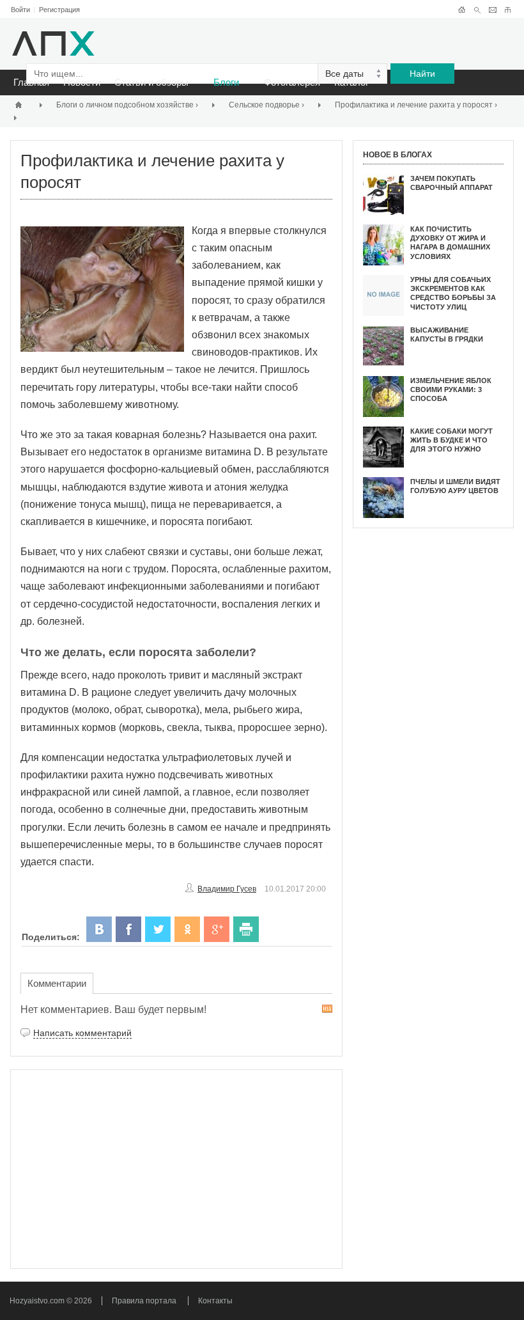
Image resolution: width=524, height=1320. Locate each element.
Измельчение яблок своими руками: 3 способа (450, 390)
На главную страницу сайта (462, 9)
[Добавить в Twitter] (158, 929)
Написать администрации (492, 9)
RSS (327, 1009)
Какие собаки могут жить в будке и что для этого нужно (451, 440)
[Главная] (20, 104)
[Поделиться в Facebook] (128, 929)
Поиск (477, 9)
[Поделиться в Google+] (216, 929)
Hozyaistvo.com (38, 1300)
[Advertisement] (176, 1169)
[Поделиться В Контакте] (99, 929)
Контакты (215, 1300)
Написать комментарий (82, 1033)
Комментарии (56, 983)
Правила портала (144, 1300)
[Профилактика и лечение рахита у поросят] (106, 289)
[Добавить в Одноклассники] (187, 929)
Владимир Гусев (226, 888)
